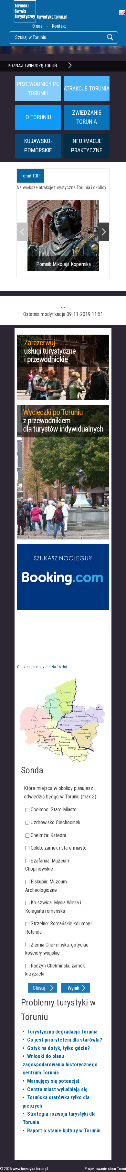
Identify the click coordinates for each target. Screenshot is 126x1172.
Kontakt (59, 26)
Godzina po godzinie (33, 667)
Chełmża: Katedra (48, 835)
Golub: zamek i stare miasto (59, 848)
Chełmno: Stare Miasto (54, 809)
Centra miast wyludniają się (57, 1089)
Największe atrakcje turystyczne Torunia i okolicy (61, 187)
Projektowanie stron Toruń (105, 1169)
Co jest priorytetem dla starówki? (64, 1040)
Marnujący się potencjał (53, 1081)
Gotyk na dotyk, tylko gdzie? (58, 1048)
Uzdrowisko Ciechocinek (55, 822)
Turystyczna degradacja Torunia (62, 1032)
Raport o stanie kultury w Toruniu (63, 1131)
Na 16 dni (59, 667)
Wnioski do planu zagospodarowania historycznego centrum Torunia (60, 1064)
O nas (37, 26)
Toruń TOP (30, 175)
